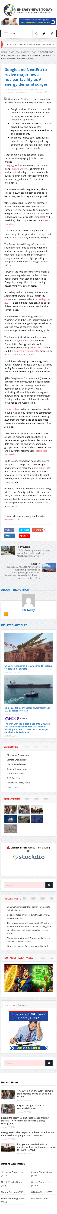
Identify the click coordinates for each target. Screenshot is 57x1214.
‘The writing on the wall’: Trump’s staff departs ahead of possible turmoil (35, 1093)
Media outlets (11, 409)
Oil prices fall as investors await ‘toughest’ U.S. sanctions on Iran (27, 709)
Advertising (10, 1005)
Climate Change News (17, 759)
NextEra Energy (18, 168)
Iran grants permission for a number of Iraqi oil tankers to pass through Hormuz (36, 1147)
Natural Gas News (15, 773)
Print (40, 92)
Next (34, 563)
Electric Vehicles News (17, 764)
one (32, 340)
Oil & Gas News (14, 778)
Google (8, 165)
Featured (22, 1005)
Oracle (37, 347)
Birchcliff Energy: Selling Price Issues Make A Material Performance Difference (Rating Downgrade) (25, 1120)
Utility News (12, 787)
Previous (25, 547)
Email (50, 92)
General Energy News (16, 92)
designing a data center (26, 350)
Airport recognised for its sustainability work (27, 946)
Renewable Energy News (18, 782)
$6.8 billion (39, 467)
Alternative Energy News (18, 755)
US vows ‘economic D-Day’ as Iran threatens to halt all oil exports (28, 667)
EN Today (18, 89)
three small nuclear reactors (19, 354)
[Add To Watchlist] (13, 166)
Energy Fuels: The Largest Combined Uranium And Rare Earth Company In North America (28, 1134)
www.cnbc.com (12, 519)
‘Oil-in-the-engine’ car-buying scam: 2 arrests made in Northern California (33, 553)
